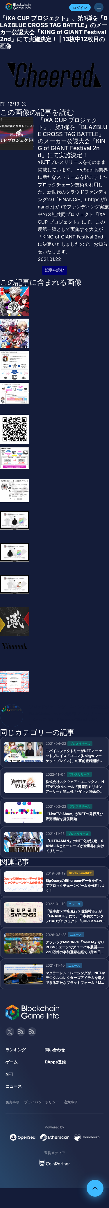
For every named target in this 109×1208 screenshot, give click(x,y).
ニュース (14, 1086)
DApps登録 (55, 1061)
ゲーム (12, 1061)
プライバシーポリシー (41, 1102)
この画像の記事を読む (37, 112)
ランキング (16, 1049)
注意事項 (71, 1102)
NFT (9, 1074)
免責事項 (12, 1102)
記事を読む (54, 270)
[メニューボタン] (98, 7)
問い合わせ (55, 1049)
